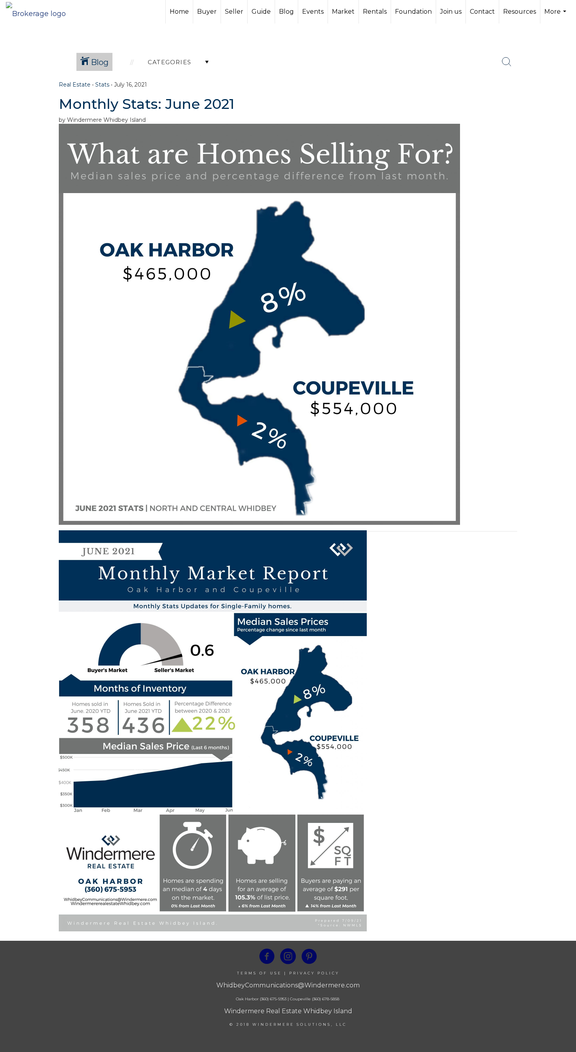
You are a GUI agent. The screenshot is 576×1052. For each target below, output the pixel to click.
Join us (451, 11)
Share (564, 98)
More (556, 15)
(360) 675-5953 (272, 998)
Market (343, 11)
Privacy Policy (314, 973)
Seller (234, 11)
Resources (519, 11)
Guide (261, 11)
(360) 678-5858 (325, 998)
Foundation (413, 11)
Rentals (375, 11)
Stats (102, 84)
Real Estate (75, 84)
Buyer (207, 11)
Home (179, 11)
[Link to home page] (40, 11)
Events (313, 11)
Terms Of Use (259, 973)
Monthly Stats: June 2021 (146, 103)
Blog (286, 11)
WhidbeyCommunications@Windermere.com (288, 985)
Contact (482, 11)
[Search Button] (506, 61)
